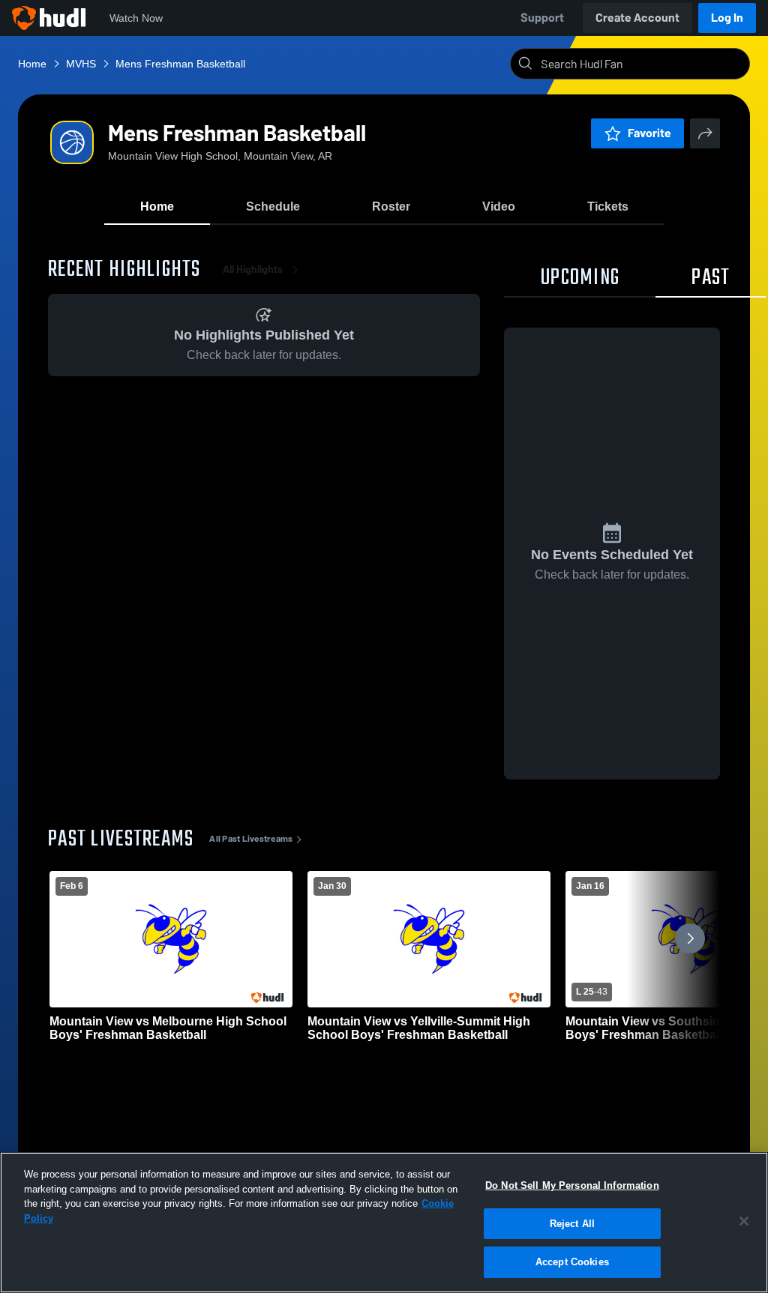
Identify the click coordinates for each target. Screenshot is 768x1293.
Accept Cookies (572, 1262)
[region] (384, 1222)
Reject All (572, 1223)
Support (542, 17)
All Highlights (253, 269)
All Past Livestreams (250, 838)
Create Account (638, 17)
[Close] (744, 1221)
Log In (727, 17)
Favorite (649, 133)
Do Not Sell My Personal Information (572, 1185)
